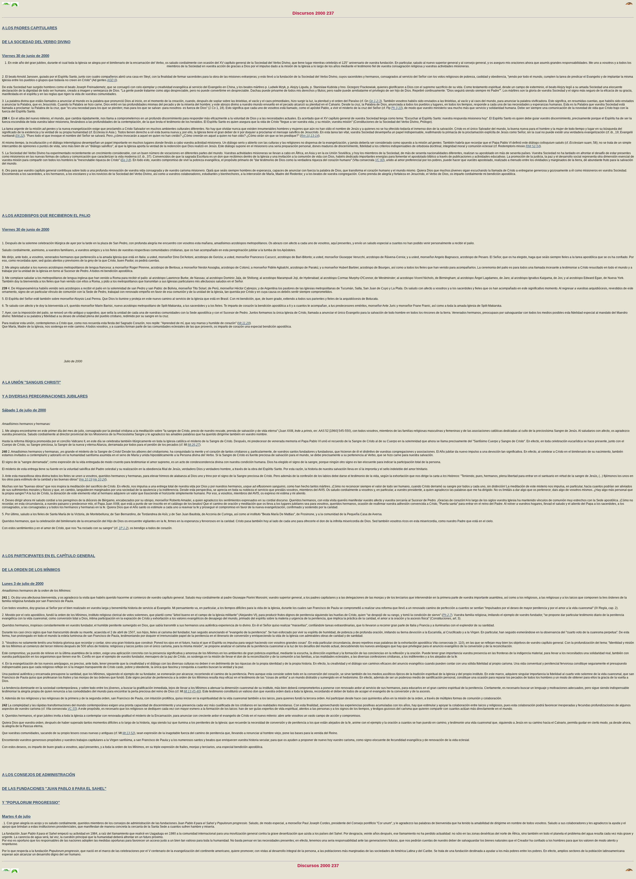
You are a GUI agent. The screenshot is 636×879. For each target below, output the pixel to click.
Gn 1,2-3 (375, 101)
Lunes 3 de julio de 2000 (22, 583)
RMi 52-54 (533, 146)
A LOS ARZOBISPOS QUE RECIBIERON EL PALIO (46, 215)
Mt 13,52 (128, 733)
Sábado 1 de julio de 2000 (24, 410)
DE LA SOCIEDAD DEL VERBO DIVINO (36, 42)
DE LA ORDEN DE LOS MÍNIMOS (31, 570)
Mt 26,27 (193, 444)
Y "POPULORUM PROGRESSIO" (31, 802)
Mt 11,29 (244, 323)
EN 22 (19, 135)
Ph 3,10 (396, 108)
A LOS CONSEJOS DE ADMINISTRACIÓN (38, 775)
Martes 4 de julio (16, 816)
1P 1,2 (123, 528)
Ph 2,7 (447, 615)
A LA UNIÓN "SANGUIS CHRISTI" (31, 382)
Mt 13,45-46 (192, 691)
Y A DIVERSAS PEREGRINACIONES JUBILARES (45, 396)
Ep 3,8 (125, 160)
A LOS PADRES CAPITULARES (29, 28)
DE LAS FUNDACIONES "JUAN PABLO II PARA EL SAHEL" (54, 788)
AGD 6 (111, 80)
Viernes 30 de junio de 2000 (25, 56)
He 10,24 (99, 479)
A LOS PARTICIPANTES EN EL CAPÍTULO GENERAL (48, 556)
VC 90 (379, 160)
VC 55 (72, 708)
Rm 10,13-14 (309, 135)
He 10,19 (86, 479)
